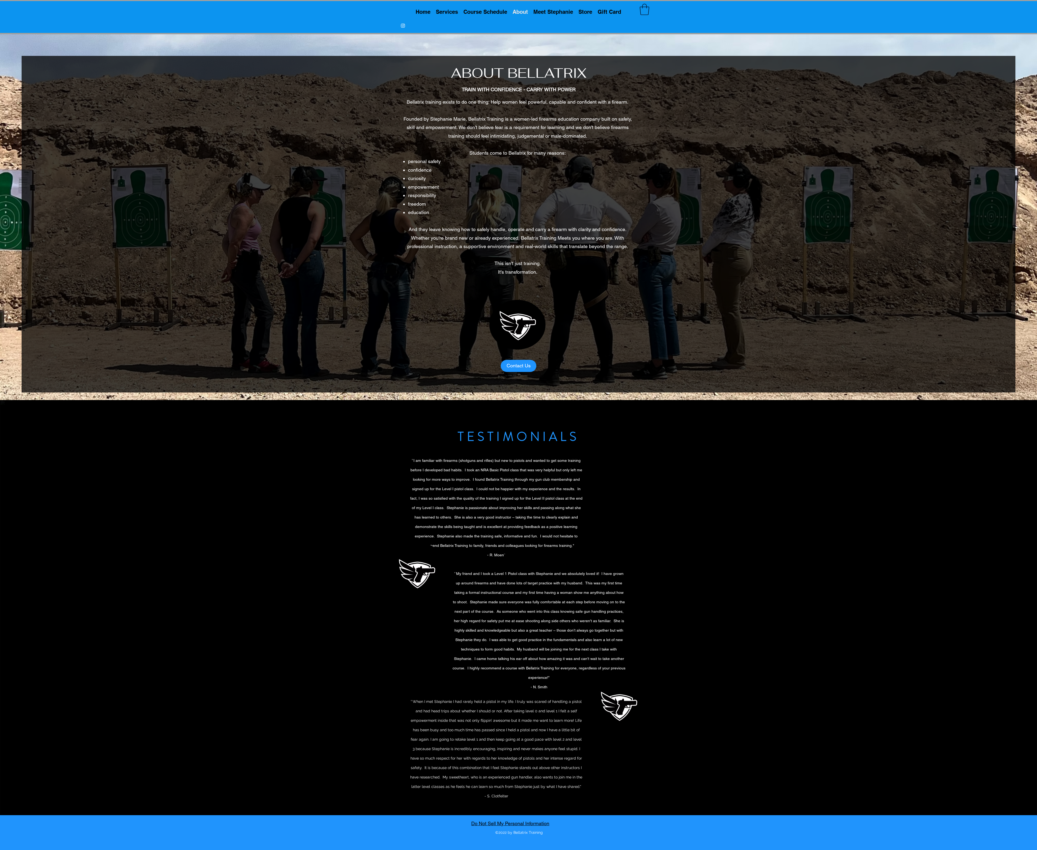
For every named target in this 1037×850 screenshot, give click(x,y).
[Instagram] (403, 25)
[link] (644, 9)
